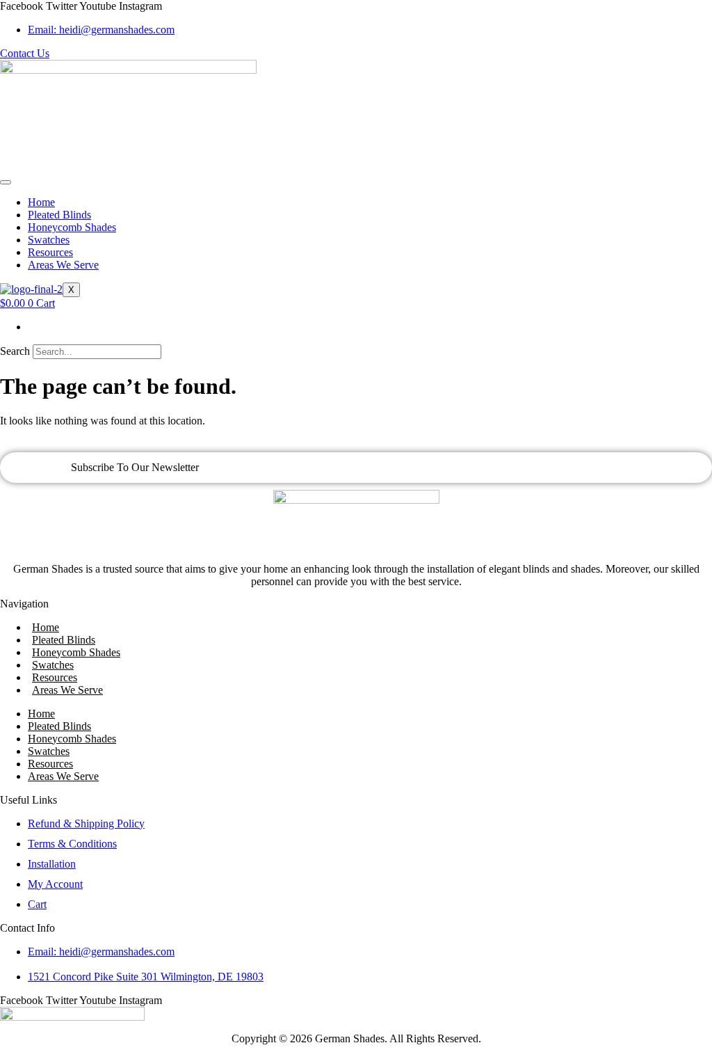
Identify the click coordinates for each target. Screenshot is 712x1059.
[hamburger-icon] (5, 182)
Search (15, 351)
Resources (50, 252)
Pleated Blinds (59, 215)
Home (41, 202)
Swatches (49, 240)
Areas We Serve (63, 265)
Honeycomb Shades (72, 227)
